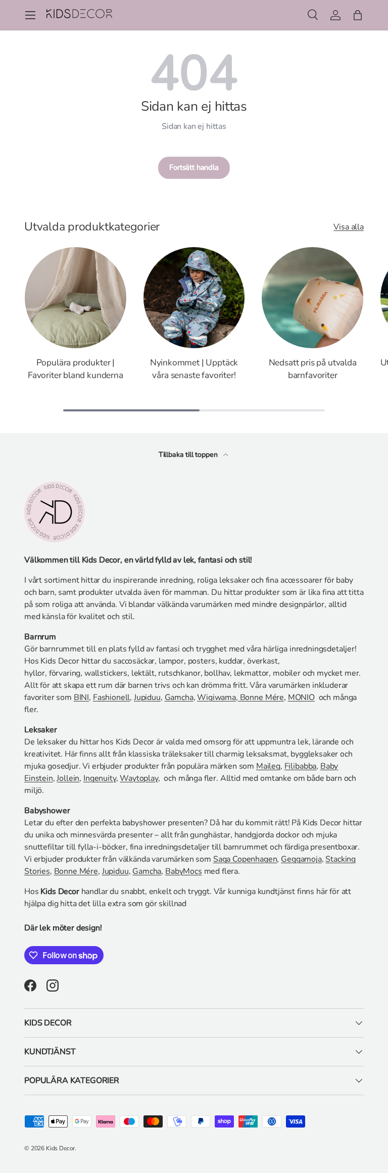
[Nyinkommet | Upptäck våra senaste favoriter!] (194, 298)
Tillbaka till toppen (189, 454)
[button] (358, 15)
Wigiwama (216, 697)
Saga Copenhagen (245, 859)
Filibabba (300, 766)
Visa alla (348, 226)
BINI (81, 697)
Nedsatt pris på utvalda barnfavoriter (313, 369)
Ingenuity (99, 778)
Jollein (68, 778)
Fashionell (111, 697)
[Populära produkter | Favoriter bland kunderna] (75, 298)
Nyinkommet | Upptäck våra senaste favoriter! (194, 369)
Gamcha (179, 697)
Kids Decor (60, 1148)
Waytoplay (139, 778)
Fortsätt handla (194, 167)
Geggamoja (301, 859)
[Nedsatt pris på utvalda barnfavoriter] (312, 298)
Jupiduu (147, 697)
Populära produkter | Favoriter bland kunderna (75, 369)
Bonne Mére (261, 697)
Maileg (268, 766)
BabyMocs (183, 871)
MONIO (301, 697)
